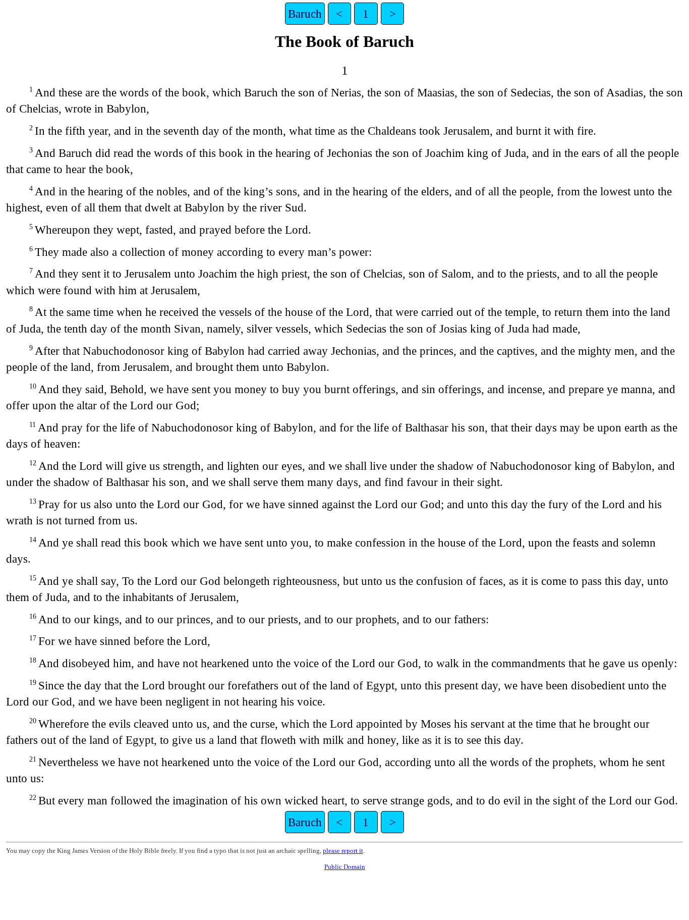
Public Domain (344, 867)
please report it (343, 850)
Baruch (305, 13)
